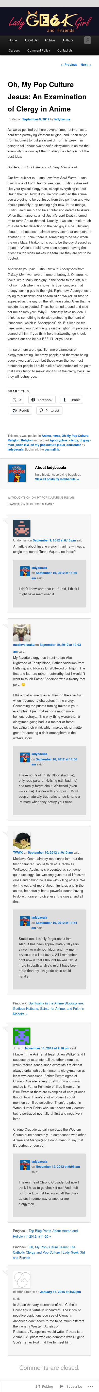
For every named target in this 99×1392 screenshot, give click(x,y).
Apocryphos (59, 440)
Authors (67, 40)
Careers (14, 50)
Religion (26, 440)
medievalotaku (24, 644)
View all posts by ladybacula (57, 479)
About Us (31, 40)
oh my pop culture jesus (47, 444)
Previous (69, 64)
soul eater (74, 444)
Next (86, 64)
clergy (73, 440)
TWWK (18, 852)
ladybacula (62, 119)
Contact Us (65, 50)
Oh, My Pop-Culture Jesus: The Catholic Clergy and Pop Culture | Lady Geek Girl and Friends (49, 1252)
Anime (46, 435)
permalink (52, 449)
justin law (22, 444)
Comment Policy (38, 50)
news (56, 435)
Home (13, 40)
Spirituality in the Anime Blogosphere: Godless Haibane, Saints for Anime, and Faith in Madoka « (48, 1008)
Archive (50, 40)
